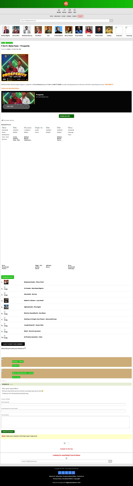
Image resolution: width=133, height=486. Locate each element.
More (80, 16)
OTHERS (69, 16)
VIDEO (70, 12)
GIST (74, 12)
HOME (59, 12)
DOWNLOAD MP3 (65, 116)
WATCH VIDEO (16, 377)
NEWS (51, 16)
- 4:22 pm (11, 384)
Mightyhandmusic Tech (73, 482)
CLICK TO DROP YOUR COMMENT (13, 344)
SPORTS (74, 16)
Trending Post (9, 42)
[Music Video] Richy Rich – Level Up (23, 373)
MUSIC (64, 12)
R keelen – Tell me (18, 361)
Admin (8, 49)
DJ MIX (64, 16)
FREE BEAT (57, 16)
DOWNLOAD (16, 365)
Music (3, 42)
